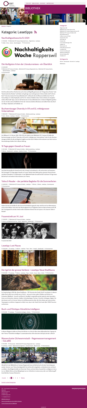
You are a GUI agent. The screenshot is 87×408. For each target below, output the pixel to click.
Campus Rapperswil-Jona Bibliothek (9, 403)
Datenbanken (66, 61)
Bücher (7, 116)
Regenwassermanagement (19, 346)
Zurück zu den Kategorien (8, 382)
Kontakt (42, 3)
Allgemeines (32, 41)
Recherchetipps (6, 70)
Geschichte (24, 221)
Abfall (4, 43)
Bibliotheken (62, 63)
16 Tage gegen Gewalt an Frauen (15, 146)
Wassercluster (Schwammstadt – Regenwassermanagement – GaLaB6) (28, 339)
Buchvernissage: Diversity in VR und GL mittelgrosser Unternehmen (25, 110)
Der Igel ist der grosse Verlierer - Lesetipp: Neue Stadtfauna (28, 270)
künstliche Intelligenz (21, 312)
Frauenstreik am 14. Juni (12, 216)
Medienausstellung (30, 114)
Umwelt (35, 248)
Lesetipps (38, 41)
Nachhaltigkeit (17, 43)
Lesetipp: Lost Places (11, 245)
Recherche (72, 61)
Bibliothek (35, 3)
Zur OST (28, 3)
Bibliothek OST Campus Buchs (45, 69)
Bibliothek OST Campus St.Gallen (10, 69)
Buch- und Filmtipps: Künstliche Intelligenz (20, 309)
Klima (7, 43)
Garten (11, 43)
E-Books (39, 184)
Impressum (50, 3)
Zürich (42, 273)
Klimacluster (12, 344)
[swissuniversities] (79, 388)
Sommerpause (50, 184)
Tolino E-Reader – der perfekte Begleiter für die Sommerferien (28, 181)
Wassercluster (37, 346)
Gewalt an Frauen (23, 151)
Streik (19, 221)
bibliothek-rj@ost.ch (5, 399)
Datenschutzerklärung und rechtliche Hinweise (11, 401)
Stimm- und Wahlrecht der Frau (10, 221)
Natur (31, 248)
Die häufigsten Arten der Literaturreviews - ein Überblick (26, 64)
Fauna (35, 273)
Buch (4, 116)
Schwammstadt (29, 346)
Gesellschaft (10, 151)
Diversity (18, 116)
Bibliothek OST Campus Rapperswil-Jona (19, 41)
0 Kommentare (26, 43)
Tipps (27, 248)
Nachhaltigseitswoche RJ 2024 (15, 38)
